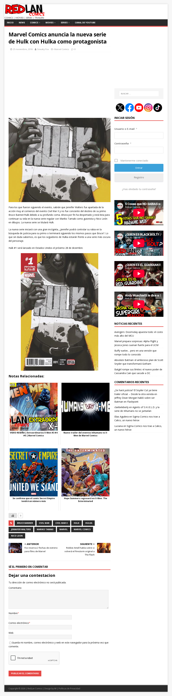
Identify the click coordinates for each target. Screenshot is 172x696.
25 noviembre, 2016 (23, 49)
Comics (34, 22)
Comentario (15, 587)
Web (11, 632)
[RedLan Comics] (24, 17)
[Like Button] (13, 515)
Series (64, 22)
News (22, 22)
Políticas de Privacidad (69, 688)
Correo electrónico (19, 622)
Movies (49, 22)
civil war (44, 523)
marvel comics (82, 529)
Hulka (88, 523)
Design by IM (50, 688)
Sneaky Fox (43, 49)
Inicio (10, 22)
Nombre (13, 613)
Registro (139, 177)
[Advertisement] (60, 86)
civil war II (61, 523)
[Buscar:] (139, 94)
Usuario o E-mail (125, 128)
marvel (63, 529)
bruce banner (25, 523)
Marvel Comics (61, 49)
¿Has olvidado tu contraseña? (139, 189)
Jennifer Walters (21, 529)
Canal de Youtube (85, 22)
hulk (76, 523)
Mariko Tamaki (45, 529)
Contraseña (122, 143)
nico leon (17, 535)
